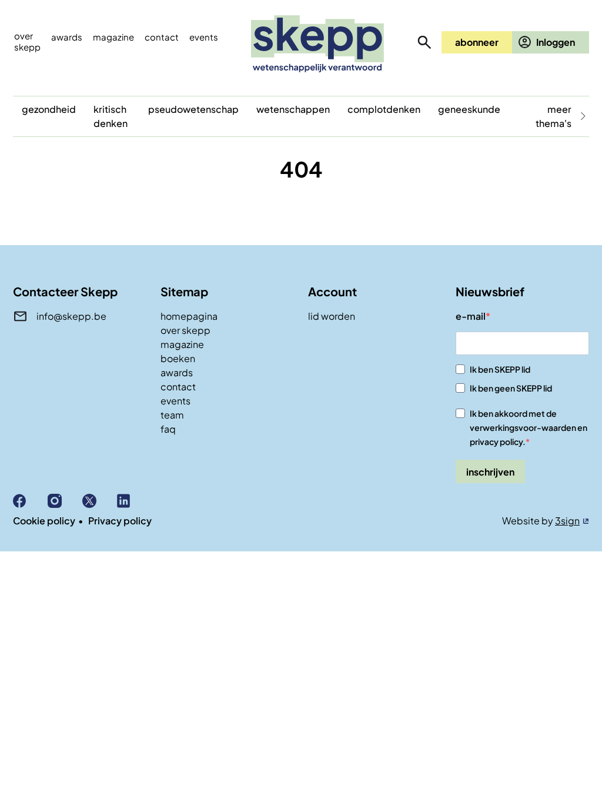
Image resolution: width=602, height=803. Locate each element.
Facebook (30, 501)
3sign (567, 520)
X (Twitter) (99, 501)
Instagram (65, 501)
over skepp (185, 330)
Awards (66, 36)
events (203, 36)
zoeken (424, 42)
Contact (162, 36)
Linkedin (134, 501)
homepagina (189, 316)
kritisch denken (110, 116)
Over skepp (27, 41)
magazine (182, 344)
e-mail (471, 316)
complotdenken (383, 109)
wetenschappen (293, 109)
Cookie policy (44, 520)
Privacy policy (120, 520)
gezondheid (49, 109)
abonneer (477, 42)
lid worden (331, 316)
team (172, 415)
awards (176, 372)
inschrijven (490, 472)
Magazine (113, 36)
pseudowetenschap (193, 109)
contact (178, 386)
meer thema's (553, 116)
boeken (177, 358)
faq (168, 429)
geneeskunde (469, 109)
